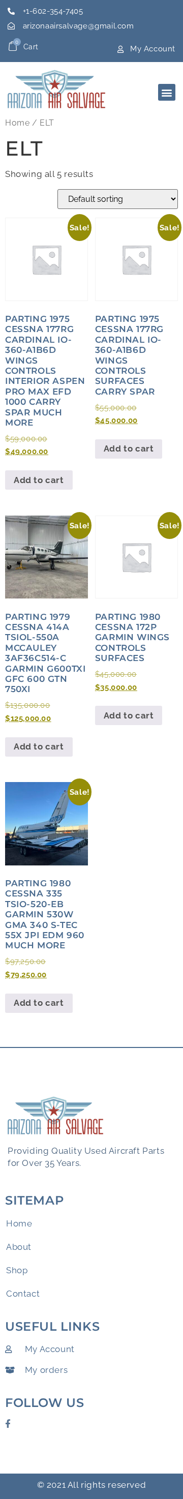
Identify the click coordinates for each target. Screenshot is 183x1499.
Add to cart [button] (39, 480)
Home (17, 123)
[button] (166, 92)
